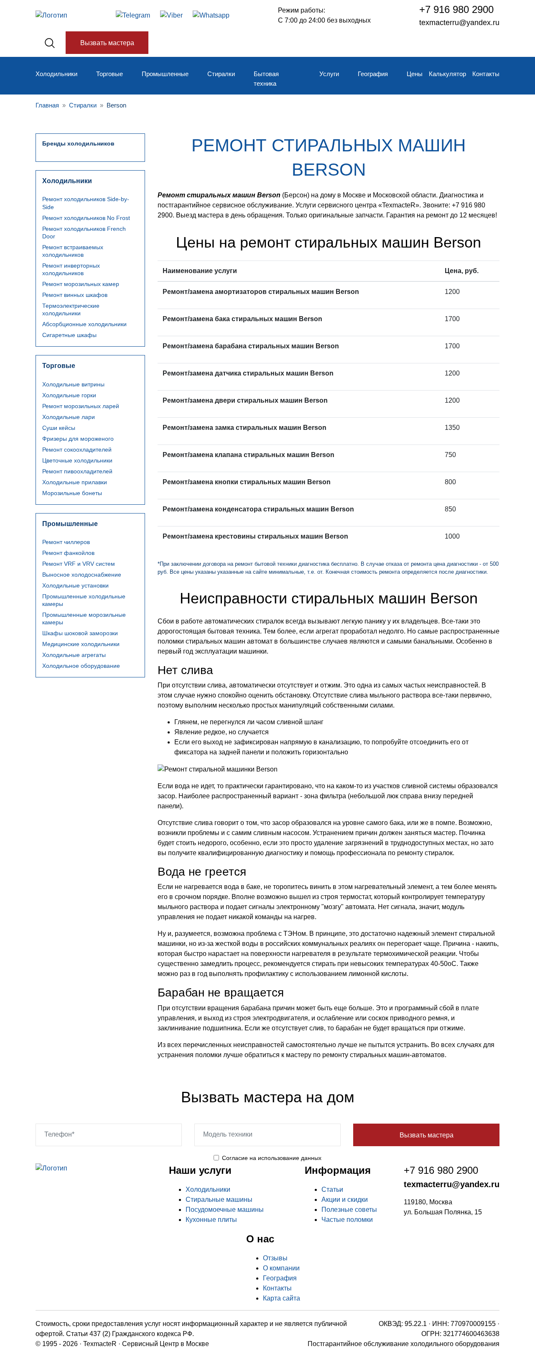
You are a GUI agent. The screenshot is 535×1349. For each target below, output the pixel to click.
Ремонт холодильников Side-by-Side (85, 203)
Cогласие (271, 1158)
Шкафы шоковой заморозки (80, 633)
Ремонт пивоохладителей (77, 471)
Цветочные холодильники (77, 460)
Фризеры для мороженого (78, 438)
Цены (415, 73)
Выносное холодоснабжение (81, 574)
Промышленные (165, 73)
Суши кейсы (58, 427)
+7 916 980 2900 (456, 9)
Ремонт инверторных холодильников (71, 269)
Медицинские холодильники (81, 644)
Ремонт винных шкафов (74, 294)
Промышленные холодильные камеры (83, 600)
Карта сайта (281, 1298)
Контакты (485, 73)
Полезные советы (349, 1209)
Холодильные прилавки (74, 482)
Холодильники (56, 73)
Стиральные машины (219, 1199)
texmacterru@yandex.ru (459, 22)
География (373, 73)
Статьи (332, 1189)
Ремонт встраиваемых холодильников (72, 251)
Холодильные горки (69, 395)
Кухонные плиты (211, 1219)
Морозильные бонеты (72, 493)
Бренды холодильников (78, 143)
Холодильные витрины (73, 384)
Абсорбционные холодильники (84, 324)
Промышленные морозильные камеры (84, 618)
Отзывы (275, 1258)
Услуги (329, 73)
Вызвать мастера (107, 42)
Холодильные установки (75, 585)
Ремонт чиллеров (66, 542)
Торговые (109, 73)
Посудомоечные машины (225, 1209)
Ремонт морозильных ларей (80, 406)
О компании (281, 1268)
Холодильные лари (68, 417)
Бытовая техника (266, 78)
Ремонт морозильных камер (80, 284)
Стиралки (221, 73)
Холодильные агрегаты (74, 655)
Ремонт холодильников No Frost (86, 218)
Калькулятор (447, 73)
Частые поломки (347, 1219)
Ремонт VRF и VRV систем (78, 563)
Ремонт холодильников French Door (84, 232)
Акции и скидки (344, 1199)
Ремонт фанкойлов (68, 552)
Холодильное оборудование (81, 665)
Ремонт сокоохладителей (77, 449)
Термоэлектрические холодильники (70, 309)
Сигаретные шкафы (69, 335)
